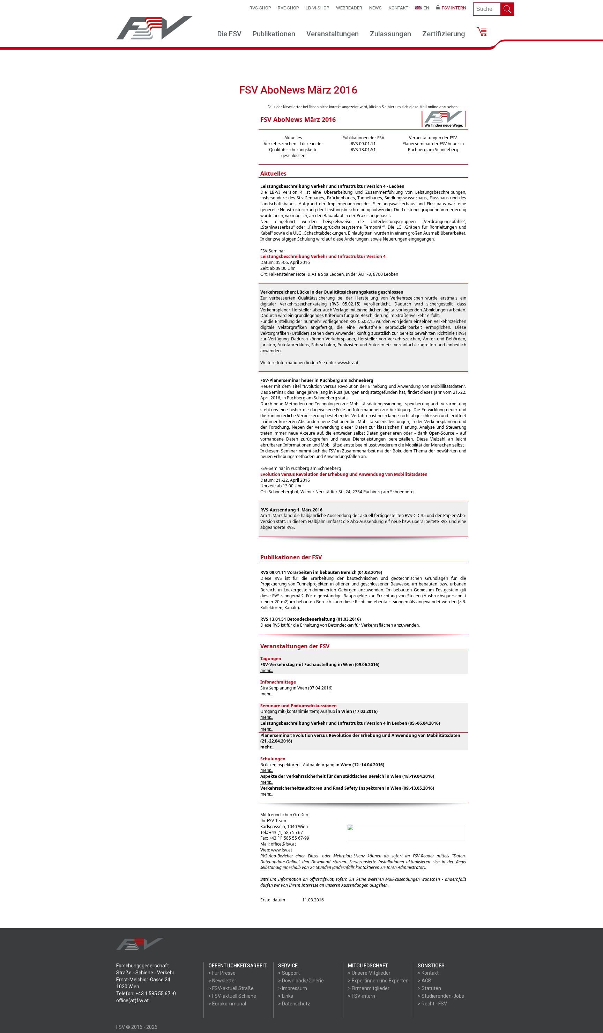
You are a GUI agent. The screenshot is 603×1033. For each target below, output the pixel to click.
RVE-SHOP (288, 7)
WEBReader (349, 7)
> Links (285, 996)
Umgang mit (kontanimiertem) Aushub (297, 711)
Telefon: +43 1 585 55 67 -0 (146, 993)
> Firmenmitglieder (368, 988)
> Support (289, 973)
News (375, 7)
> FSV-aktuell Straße (231, 988)
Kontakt (398, 7)
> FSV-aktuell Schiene (232, 996)
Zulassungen (390, 34)
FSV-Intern (453, 7)
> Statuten (429, 988)
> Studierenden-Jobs (441, 996)
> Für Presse (222, 973)
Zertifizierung (443, 34)
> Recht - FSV (432, 1003)
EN (425, 7)
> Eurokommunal (227, 1003)
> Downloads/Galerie (301, 980)
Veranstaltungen (332, 34)
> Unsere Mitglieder (369, 973)
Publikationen (274, 34)
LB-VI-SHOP (317, 7)
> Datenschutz (294, 1003)
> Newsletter (222, 980)
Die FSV (229, 34)
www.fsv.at (347, 363)
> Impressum (292, 988)
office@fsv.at (283, 844)
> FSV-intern (361, 996)
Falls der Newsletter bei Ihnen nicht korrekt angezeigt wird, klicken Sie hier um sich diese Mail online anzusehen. (363, 106)
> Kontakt (428, 973)
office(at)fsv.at (132, 1000)
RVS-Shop (260, 7)
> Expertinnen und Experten (378, 980)
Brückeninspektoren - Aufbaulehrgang (297, 765)
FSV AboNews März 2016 (298, 119)
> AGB (424, 980)
